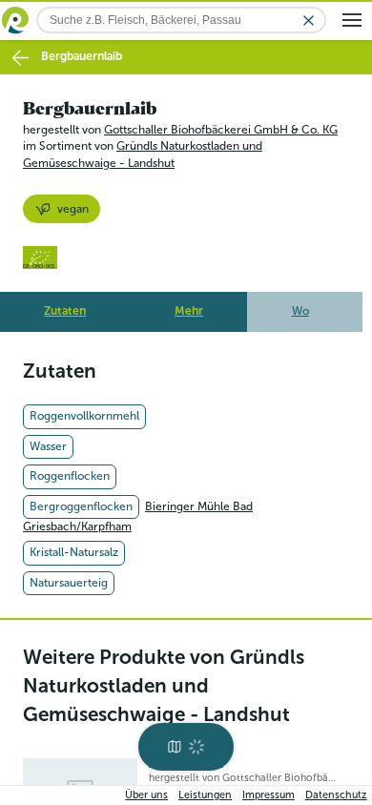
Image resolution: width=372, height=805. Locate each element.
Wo (300, 311)
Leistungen (205, 795)
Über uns (146, 795)
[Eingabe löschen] (309, 20)
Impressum (268, 795)
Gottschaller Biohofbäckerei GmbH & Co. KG (221, 129)
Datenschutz (336, 795)
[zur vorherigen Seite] (20, 57)
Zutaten (65, 311)
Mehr (189, 311)
